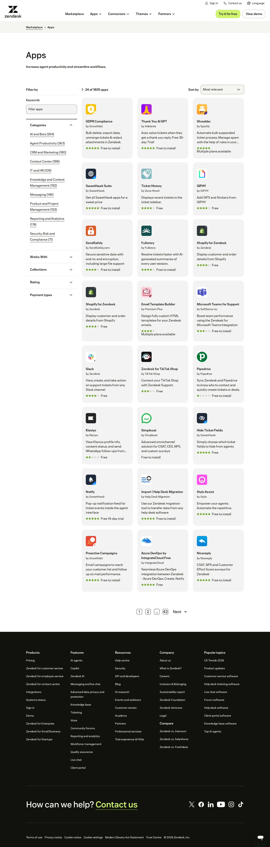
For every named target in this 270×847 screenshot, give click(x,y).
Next (177, 611)
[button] (48, 125)
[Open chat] (260, 837)
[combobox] (222, 89)
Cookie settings (93, 837)
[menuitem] (255, 3)
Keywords (33, 100)
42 (165, 611)
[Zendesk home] (15, 12)
